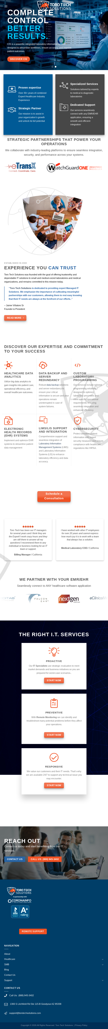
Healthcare (9, 959)
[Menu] (6, 6)
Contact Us (9, 975)
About (7, 954)
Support (8, 980)
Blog (6, 969)
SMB (6, 964)
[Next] (102, 35)
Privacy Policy (81, 1025)
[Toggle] (103, 959)
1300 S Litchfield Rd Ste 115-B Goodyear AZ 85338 (35, 1004)
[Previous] (5, 35)
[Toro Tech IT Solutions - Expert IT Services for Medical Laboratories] (54, 6)
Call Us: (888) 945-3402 (21, 995)
